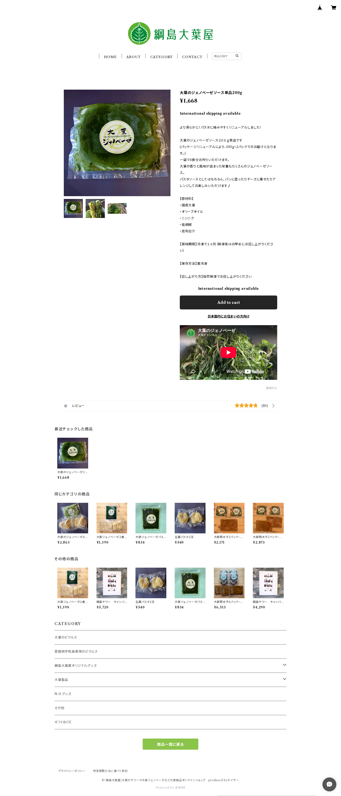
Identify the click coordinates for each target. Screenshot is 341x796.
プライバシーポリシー (72, 771)
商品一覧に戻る (170, 744)
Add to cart (228, 302)
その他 (59, 708)
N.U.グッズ (63, 694)
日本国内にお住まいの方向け (228, 316)
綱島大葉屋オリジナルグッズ (76, 666)
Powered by (165, 787)
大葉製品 (61, 680)
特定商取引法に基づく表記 (110, 771)
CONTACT (192, 57)
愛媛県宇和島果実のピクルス (76, 651)
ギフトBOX (63, 722)
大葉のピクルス (66, 637)
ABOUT (133, 57)
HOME (110, 57)
